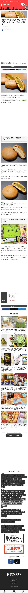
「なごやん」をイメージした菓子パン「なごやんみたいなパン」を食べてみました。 (7, 330)
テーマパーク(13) (17, 509)
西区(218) (23, 481)
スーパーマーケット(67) (5, 530)
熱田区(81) (13, 483)
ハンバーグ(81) (18, 499)
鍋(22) (15, 501)
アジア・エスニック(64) (17, 497)
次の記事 (18, 435)
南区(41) (7, 485)
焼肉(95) (23, 499)
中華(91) (2, 495)
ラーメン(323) (7, 495)
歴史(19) (7, 509)
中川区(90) (22, 483)
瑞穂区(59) (17, 483)
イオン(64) (16, 532)
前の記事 (10, 435)
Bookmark (23, 69)
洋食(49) (21, 493)
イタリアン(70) (14, 495)
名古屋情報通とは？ (14, 580)
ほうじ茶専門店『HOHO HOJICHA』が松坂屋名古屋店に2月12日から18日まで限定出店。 (7, 407)
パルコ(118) (3, 532)
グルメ (3, 26)
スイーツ (6, 26)
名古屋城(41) (22, 511)
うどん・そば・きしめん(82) (9, 493)
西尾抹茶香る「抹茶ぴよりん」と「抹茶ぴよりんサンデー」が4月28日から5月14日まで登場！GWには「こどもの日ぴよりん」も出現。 (7, 369)
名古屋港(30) (16, 511)
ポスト (14, 69)
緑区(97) (2, 487)
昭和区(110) (8, 483)
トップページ (4, 592)
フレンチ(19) (3, 497)
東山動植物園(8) (10, 511)
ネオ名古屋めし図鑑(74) (5, 519)
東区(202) (13, 481)
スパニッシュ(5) (10, 497)
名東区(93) (11, 485)
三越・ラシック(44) (10, 532)
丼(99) (2, 493)
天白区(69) (21, 485)
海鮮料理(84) (17, 491)
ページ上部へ (14, 592)
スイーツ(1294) (4, 505)
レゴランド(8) (3, 515)
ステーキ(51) (12, 499)
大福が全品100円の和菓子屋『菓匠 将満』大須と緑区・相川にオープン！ (20, 426)
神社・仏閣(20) (4, 511)
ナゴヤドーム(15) (12, 513)
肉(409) (8, 499)
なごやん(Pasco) (11, 300)
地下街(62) (13, 530)
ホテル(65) (11, 509)
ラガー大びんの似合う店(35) (16, 519)
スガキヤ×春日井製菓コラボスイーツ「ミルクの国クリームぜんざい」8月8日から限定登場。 (20, 368)
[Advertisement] (14, 47)
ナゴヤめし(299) (20, 501)
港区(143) (3, 485)
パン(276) (19, 503)
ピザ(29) (23, 495)
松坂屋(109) (23, 530)
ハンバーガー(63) (4, 501)
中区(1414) (9, 481)
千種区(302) (18, 481)
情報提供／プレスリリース (14, 579)
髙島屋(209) (17, 530)
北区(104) (3, 483)
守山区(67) (16, 485)
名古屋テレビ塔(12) (4, 513)
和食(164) (8, 491)
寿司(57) (12, 491)
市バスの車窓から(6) (5, 521)
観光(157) (3, 509)
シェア (6, 69)
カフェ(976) (10, 503)
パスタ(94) (19, 495)
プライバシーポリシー (14, 582)
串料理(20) (17, 493)
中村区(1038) (3, 481)
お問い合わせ (14, 583)
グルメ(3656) (3, 491)
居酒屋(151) (10, 501)
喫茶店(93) (15, 503)
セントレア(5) (18, 513)
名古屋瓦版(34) (12, 521)
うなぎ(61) (23, 491)
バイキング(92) (4, 503)
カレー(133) (3, 499)
